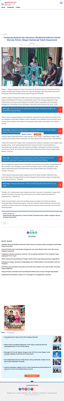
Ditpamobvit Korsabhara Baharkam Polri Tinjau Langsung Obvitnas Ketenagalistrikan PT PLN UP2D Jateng (25, 345)
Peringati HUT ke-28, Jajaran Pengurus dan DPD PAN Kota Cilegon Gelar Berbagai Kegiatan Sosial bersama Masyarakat (27, 353)
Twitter (30, 391)
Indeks (18, 7)
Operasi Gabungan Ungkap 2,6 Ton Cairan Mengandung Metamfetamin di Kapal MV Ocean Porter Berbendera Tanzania (27, 368)
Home (3, 7)
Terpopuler (10, 7)
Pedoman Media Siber (22, 393)
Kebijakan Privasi (11, 393)
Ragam (5, 223)
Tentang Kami (42, 393)
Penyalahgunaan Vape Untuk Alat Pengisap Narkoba (21, 337)
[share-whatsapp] (33, 232)
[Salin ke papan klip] (36, 232)
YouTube (33, 391)
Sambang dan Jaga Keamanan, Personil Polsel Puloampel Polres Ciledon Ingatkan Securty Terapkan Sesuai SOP (31, 216)
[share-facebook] (28, 232)
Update (38, 134)
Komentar (33, 236)
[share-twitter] (31, 232)
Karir (29, 393)
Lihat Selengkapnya (32, 375)
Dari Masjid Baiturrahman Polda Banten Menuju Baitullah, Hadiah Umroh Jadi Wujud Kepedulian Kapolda (27, 360)
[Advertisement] (32, 20)
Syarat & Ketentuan (52, 393)
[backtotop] (32, 382)
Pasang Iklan (35, 393)
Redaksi (45, 388)
